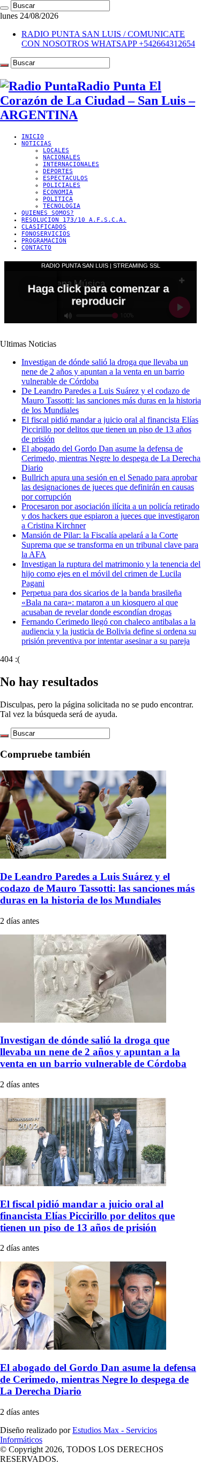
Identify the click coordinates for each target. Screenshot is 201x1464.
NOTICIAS (36, 143)
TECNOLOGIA (61, 206)
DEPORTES (58, 171)
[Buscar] (4, 8)
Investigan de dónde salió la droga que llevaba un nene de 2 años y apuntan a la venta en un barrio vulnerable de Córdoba (104, 371)
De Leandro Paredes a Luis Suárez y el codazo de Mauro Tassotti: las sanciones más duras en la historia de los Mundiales (111, 400)
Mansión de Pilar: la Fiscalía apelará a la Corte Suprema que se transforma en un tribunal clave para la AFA (109, 545)
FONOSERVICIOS (45, 233)
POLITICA (58, 199)
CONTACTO (36, 247)
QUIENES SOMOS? (47, 212)
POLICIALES (61, 185)
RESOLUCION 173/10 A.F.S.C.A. (73, 219)
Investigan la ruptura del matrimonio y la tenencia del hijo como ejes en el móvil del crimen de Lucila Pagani (110, 573)
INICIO (32, 136)
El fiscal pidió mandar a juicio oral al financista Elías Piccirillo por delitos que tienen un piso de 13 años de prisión (109, 429)
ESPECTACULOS (65, 178)
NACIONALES (61, 157)
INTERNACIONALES (71, 164)
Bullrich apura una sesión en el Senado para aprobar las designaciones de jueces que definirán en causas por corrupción (109, 487)
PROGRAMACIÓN (43, 240)
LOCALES (56, 150)
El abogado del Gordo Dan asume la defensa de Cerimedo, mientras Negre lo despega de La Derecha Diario (110, 458)
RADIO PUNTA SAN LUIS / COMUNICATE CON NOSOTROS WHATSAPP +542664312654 (108, 38)
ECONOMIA (58, 192)
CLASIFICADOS (43, 226)
